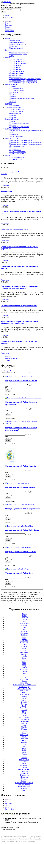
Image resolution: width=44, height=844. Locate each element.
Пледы (11, 132)
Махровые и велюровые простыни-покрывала (26, 130)
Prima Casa (24, 735)
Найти (4, 12)
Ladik (24, 706)
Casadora (24, 644)
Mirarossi (24, 725)
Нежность (24, 777)
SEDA (24, 740)
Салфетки (13, 96)
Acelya (24, 614)
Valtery (24, 752)
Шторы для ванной (16, 48)
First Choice (24, 669)
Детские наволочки (16, 61)
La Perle (24, 704)
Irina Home (24, 690)
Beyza (24, 637)
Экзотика (24, 788)
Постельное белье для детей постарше (23, 81)
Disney (24, 658)
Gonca (24, 675)
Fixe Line (24, 671)
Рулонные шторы (15, 159)
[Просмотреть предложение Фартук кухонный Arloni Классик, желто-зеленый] (24, 423)
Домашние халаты (16, 111)
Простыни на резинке (17, 154)
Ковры (11, 56)
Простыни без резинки (17, 152)
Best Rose (24, 635)
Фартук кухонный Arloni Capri (19, 573)
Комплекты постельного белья (20, 140)
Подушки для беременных (19, 127)
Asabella (24, 631)
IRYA (24, 692)
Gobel (24, 673)
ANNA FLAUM (24, 623)
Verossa (24, 754)
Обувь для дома (15, 113)
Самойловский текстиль (24, 783)
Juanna (24, 698)
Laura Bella (24, 708)
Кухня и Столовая (11, 84)
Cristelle (24, 656)
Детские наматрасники (17, 63)
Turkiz (24, 750)
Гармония (24, 771)
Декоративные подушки (18, 54)
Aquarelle (24, 625)
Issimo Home (24, 694)
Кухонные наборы (16, 88)
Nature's (24, 729)
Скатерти (12, 100)
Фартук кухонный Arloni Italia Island (22, 530)
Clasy (24, 648)
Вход (7, 16)
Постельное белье (11, 138)
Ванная (7, 38)
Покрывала (13, 134)
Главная (8, 21)
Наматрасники (14, 106)
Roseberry (24, 738)
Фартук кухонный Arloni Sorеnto (20, 466)
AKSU (24, 616)
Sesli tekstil (24, 742)
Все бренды (5, 371)
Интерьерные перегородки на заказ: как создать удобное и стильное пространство (19, 287)
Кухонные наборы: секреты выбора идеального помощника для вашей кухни (19, 322)
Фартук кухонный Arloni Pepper (20, 487)
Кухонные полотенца (17, 90)
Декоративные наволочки (18, 52)
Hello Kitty (24, 683)
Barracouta (24, 633)
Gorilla (24, 677)
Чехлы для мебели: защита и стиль (14, 229)
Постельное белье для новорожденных (23, 83)
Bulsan (24, 639)
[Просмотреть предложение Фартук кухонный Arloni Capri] (17, 569)
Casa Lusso (24, 643)
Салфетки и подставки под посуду (21, 98)
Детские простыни (16, 75)
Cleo (24, 650)
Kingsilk (24, 702)
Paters (24, 733)
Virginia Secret (24, 760)
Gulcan (24, 681)
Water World (24, 765)
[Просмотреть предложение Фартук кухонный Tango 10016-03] (18, 376)
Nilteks (24, 731)
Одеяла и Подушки (12, 119)
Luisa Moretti (24, 719)
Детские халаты (15, 77)
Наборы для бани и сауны (18, 44)
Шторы (7, 155)
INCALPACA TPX (24, 689)
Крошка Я (24, 773)
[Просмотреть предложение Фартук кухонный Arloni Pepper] (17, 483)
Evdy (24, 662)
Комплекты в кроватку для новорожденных (25, 79)
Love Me (24, 714)
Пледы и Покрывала (12, 129)
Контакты (8, 29)
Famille (24, 667)
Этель (24, 790)
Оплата (7, 27)
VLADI (24, 762)
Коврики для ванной (16, 42)
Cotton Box (24, 652)
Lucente (24, 715)
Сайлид (24, 781)
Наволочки (13, 148)
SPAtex (24, 744)
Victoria (24, 758)
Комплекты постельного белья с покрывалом (25, 142)
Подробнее (5, 185)
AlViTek (24, 619)
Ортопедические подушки (19, 123)
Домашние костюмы (16, 109)
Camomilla (24, 641)
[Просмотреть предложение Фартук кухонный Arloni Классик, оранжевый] (23, 398)
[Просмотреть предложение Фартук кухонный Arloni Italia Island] (19, 526)
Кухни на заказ (6, 191)
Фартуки (12, 102)
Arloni (12, 371)
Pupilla (24, 737)
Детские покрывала (16, 71)
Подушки (12, 125)
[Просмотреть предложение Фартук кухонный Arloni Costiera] (18, 547)
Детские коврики (15, 59)
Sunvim (24, 746)
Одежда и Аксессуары (13, 107)
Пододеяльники (15, 150)
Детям (7, 58)
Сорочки (12, 117)
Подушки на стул (15, 92)
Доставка (8, 25)
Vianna (24, 756)
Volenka (24, 763)
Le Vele (24, 710)
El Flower (24, 660)
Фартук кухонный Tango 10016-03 (21, 380)
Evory (24, 666)
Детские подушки (15, 69)
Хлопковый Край (24, 786)
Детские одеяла (15, 65)
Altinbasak (24, 618)
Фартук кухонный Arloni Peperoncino (22, 509)
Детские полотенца (16, 73)
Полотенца (13, 46)
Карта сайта (9, 31)
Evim (24, 664)
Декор (7, 50)
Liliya (24, 712)
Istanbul (24, 696)
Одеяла (12, 121)
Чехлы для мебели (16, 136)
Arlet (24, 627)
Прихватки (13, 94)
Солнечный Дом (24, 785)
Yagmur (24, 767)
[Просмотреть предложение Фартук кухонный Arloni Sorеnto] (9, 462)
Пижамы (12, 115)
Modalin (24, 727)
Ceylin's (24, 646)
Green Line (24, 679)
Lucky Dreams (24, 717)
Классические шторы (17, 157)
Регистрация (9, 17)
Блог (7, 23)
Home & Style (24, 687)
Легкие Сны (24, 775)
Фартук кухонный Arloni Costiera (20, 552)
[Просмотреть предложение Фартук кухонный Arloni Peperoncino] (19, 505)
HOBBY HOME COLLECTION (24, 685)
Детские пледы (14, 67)
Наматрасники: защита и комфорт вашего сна (19, 306)
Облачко (24, 779)
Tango (17, 371)
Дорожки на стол (15, 86)
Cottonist (24, 654)
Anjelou (24, 621)
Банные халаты (15, 40)
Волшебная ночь (24, 769)
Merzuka (24, 723)
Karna (24, 700)
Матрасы (8, 104)
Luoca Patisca (24, 721)
